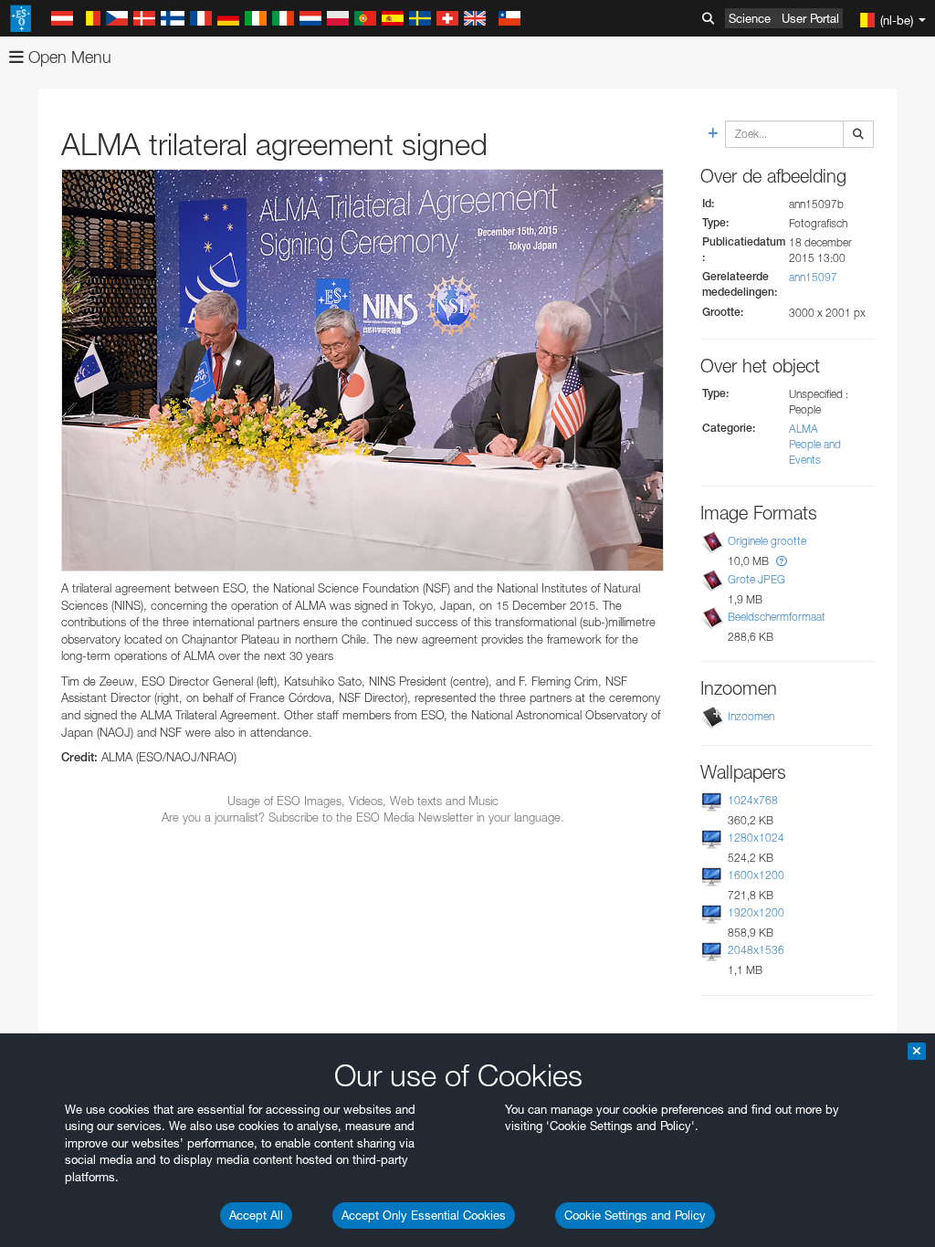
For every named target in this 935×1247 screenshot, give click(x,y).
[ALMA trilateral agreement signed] (362, 370)
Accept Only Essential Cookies (423, 1215)
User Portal (810, 18)
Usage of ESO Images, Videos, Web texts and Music (363, 800)
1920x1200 (756, 912)
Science (750, 18)
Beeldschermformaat (776, 617)
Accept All (256, 1215)
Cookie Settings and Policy (635, 1215)
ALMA (803, 428)
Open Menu (67, 57)
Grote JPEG (756, 579)
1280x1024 (756, 837)
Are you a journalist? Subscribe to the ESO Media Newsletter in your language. (363, 817)
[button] (781, 561)
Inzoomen (751, 716)
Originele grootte (767, 541)
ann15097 (813, 277)
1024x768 (753, 800)
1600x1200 (756, 875)
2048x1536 (756, 950)
